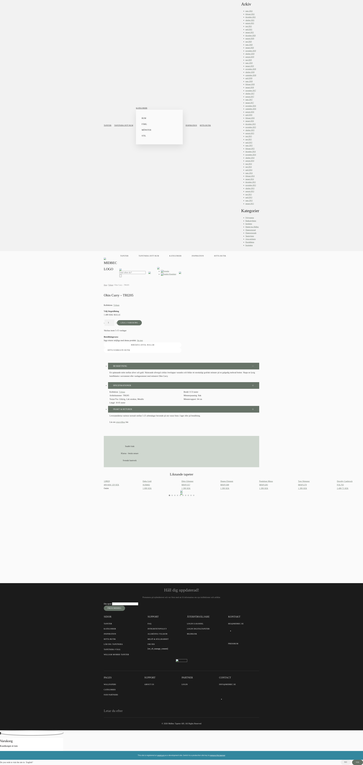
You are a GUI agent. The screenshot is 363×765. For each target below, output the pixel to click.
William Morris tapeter (116, 655)
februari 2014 (250, 176)
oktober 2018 (249, 72)
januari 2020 (249, 48)
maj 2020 (248, 42)
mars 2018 (249, 81)
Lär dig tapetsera (113, 644)
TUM (156, 533)
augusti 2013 (249, 191)
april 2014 (248, 170)
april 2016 (248, 115)
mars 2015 (249, 145)
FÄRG (144, 124)
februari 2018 (250, 84)
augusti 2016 (249, 112)
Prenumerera (114, 608)
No (345, 762)
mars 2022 (249, 11)
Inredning (248, 224)
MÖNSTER (146, 130)
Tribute (110, 285)
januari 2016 (249, 121)
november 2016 (250, 106)
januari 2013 (249, 204)
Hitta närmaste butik (119, 350)
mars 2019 (249, 63)
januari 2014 (249, 179)
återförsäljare (148, 549)
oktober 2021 (249, 20)
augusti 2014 (249, 161)
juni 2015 (248, 136)
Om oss (151, 644)
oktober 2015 (249, 130)
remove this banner (217, 755)
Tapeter (107, 125)
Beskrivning (120, 366)
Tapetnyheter (249, 236)
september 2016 (250, 109)
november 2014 (250, 155)
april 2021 (248, 29)
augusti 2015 (249, 133)
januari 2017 (249, 103)
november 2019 (250, 51)
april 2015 (248, 143)
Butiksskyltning (250, 221)
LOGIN (185, 684)
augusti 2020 (249, 38)
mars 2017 (249, 100)
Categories (110, 690)
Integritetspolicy (157, 629)
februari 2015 (250, 149)
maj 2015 (248, 139)
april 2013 (248, 197)
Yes (357, 762)
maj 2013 (248, 194)
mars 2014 (249, 173)
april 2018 (248, 78)
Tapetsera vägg (112, 649)
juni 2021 (248, 26)
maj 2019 (248, 60)
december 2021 (250, 17)
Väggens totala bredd (152, 518)
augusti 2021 (249, 23)
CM (146, 533)
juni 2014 (248, 164)
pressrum (233, 644)
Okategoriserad (250, 230)
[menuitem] (165, 271)
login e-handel (195, 624)
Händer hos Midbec (252, 227)
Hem (105, 285)
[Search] (120, 275)
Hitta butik (205, 125)
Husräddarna (249, 242)
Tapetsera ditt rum (123, 125)
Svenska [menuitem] (166, 271)
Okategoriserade (250, 233)
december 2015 (250, 124)
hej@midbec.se (235, 624)
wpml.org (160, 755)
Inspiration (191, 125)
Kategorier (141, 108)
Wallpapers (110, 684)
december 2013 (250, 182)
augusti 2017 (249, 97)
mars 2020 (249, 45)
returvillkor (120, 422)
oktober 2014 (249, 158)
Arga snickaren (250, 239)
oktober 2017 (249, 94)
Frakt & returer (122, 409)
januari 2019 (249, 66)
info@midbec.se (227, 684)
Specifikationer (122, 385)
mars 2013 (249, 201)
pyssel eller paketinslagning (158, 555)
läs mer (140, 340)
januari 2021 (249, 32)
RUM (144, 118)
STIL (144, 136)
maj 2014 (248, 167)
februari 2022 (250, 14)
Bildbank (192, 634)
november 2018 (250, 69)
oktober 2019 (249, 54)
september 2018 (250, 75)
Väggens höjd (149, 525)
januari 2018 (249, 87)
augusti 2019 (249, 57)
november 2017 (250, 91)
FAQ (149, 624)
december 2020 (250, 36)
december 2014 (250, 152)
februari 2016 (250, 118)
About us (149, 684)
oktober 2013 (249, 188)
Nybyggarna (249, 218)
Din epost (108, 604)
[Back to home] (111, 265)
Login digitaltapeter (198, 629)
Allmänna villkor (157, 634)
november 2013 (250, 185)
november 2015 (250, 127)
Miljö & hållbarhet (158, 639)
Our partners (111, 695)
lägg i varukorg (129, 323)
